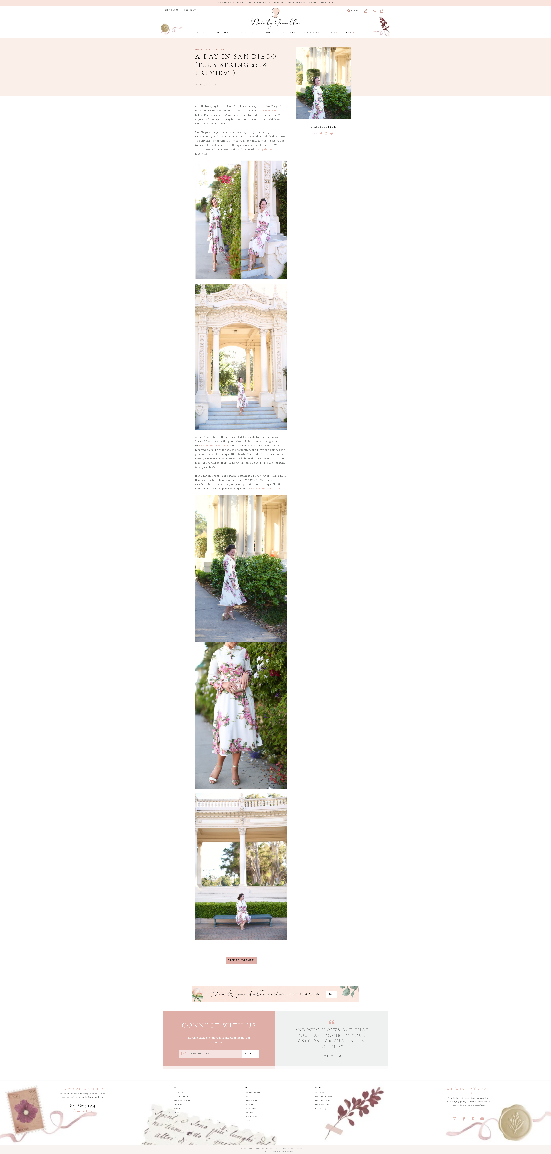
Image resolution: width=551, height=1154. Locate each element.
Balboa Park (270, 110)
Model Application (323, 1104)
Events (177, 1108)
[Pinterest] (326, 134)
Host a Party (320, 1108)
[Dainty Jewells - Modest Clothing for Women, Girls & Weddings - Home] (275, 18)
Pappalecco (265, 149)
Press (176, 1112)
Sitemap (290, 1151)
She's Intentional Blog (468, 1091)
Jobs (176, 1116)
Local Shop (179, 1104)
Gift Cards (172, 10)
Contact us (82, 1111)
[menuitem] (201, 33)
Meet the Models (252, 1116)
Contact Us (249, 1120)
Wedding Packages (323, 1096)
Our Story (178, 1092)
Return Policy (251, 1104)
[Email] (315, 134)
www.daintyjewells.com (266, 488)
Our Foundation (181, 1096)
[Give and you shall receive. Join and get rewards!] (275, 994)
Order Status (250, 1108)
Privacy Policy (263, 1151)
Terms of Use (278, 1151)
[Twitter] (331, 134)
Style (220, 49)
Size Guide (249, 1112)
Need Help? (190, 10)
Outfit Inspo (205, 49)
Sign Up (250, 1054)
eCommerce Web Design (291, 1148)
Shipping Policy (251, 1100)
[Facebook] (321, 134)
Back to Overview (241, 960)
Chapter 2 (242, 3)
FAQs (247, 1096)
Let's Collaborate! (323, 1100)
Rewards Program (182, 1100)
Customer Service (252, 1092)
